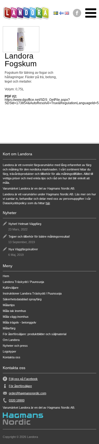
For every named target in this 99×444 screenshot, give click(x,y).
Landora (26, 13)
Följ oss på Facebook (23, 378)
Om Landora (11, 339)
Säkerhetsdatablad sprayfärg (22, 299)
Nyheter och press (15, 345)
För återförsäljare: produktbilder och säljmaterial (34, 334)
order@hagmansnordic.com (27, 393)
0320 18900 (16, 400)
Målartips (9, 305)
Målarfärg (9, 328)
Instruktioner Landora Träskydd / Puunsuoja (32, 293)
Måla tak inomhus (14, 310)
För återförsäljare (20, 386)
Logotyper (9, 351)
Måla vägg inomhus (16, 316)
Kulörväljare (10, 287)
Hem (6, 276)
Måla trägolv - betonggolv (19, 322)
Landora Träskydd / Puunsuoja (23, 281)
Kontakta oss (11, 357)
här (48, 203)
